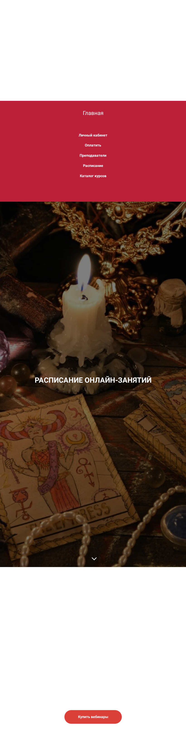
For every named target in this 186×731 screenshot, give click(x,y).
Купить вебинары (93, 717)
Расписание (93, 166)
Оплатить (93, 145)
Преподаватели (93, 155)
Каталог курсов (93, 176)
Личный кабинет (93, 135)
